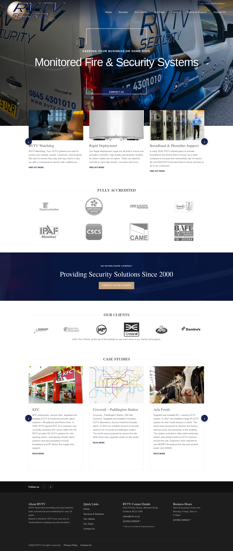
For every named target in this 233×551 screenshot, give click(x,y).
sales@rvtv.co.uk (131, 516)
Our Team (159, 12)
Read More (38, 454)
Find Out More (36, 167)
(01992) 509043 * (131, 521)
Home (108, 12)
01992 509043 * (219, 3)
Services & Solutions (94, 514)
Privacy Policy (71, 545)
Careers (175, 12)
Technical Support (197, 12)
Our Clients (141, 12)
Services (123, 12)
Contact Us (220, 12)
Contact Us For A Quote (116, 285)
